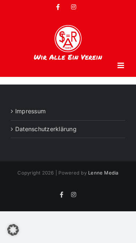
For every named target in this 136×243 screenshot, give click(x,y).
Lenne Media (103, 173)
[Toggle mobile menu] (121, 65)
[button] (13, 230)
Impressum (30, 111)
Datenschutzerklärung (46, 129)
